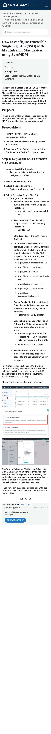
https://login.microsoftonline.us (32, 288)
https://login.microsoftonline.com (32, 263)
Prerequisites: (11, 71)
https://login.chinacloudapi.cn (31, 284)
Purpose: (9, 67)
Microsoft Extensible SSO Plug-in (16, 377)
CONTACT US (25, 499)
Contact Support (15, 520)
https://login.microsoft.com (30, 267)
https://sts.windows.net (28, 272)
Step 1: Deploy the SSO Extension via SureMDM (22, 77)
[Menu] (46, 5)
